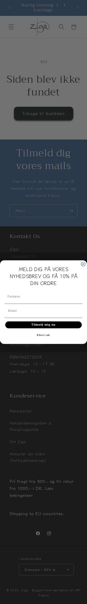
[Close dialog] (83, 264)
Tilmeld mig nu (43, 324)
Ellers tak (43, 335)
